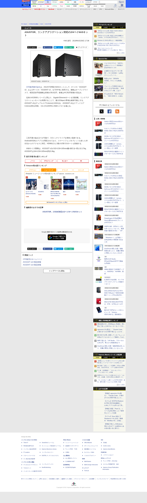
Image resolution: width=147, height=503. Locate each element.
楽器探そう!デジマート (72, 446)
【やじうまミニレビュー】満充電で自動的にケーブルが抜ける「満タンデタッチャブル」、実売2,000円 (110, 50)
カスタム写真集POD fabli (111, 464)
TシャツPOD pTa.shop (110, 461)
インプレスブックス (47, 464)
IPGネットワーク (106, 458)
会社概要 (91, 479)
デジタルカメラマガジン (30, 464)
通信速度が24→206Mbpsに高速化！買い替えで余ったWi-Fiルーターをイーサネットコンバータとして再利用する (111, 326)
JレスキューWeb (89, 452)
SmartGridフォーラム (48, 442)
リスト (40, 47)
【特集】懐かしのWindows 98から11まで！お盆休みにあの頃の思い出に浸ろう (114, 426)
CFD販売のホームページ (32, 259)
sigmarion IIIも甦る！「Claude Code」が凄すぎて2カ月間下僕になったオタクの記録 (110, 332)
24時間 (105, 27)
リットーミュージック (71, 442)
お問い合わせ (43, 479)
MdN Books (87, 461)
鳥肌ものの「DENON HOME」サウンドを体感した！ (113, 81)
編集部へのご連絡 (66, 479)
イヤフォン (32, 170)
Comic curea (107, 446)
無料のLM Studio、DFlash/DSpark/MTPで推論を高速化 (113, 261)
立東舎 (67, 452)
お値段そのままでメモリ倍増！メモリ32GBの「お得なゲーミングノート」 (113, 73)
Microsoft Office (109, 9)
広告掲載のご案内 (54, 479)
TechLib (86, 470)
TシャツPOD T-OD (71, 449)
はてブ (60, 47)
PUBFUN (103, 452)
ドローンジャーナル (29, 455)
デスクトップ (48, 161)
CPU (100, 9)
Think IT (25, 442)
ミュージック (48, 170)
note (71, 47)
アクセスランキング (105, 24)
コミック (81, 170)
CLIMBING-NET (70, 461)
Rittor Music (67, 440)
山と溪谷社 (66, 455)
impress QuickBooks (109, 449)
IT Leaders (26, 452)
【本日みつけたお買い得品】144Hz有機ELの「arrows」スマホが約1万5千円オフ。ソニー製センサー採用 (111, 37)
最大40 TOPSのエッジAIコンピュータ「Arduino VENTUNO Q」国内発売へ (114, 312)
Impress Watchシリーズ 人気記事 (110, 354)
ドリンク (65, 170)
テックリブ (85, 468)
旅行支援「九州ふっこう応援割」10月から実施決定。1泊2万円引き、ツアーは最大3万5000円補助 (111, 367)
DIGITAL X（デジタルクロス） (50, 455)
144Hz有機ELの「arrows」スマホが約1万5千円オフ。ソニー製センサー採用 (114, 146)
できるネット (27, 468)
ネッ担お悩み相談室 (29, 459)
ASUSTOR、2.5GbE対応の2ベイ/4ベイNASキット (62, 212)
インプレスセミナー (47, 452)
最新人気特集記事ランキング (108, 320)
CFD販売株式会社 (33, 87)
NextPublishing (46, 467)
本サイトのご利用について (29, 479)
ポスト (33, 47)
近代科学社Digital (70, 467)
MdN (83, 459)
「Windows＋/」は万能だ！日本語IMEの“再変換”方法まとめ (113, 240)
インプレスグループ (102, 479)
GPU (94, 9)
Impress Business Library (49, 449)
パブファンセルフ (108, 455)
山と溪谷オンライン (71, 458)
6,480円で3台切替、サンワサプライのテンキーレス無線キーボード (114, 282)
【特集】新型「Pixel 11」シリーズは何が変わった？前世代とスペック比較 (114, 411)
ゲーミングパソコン (71, 9)
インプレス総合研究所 (29, 449)
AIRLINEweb (88, 442)
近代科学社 (66, 464)
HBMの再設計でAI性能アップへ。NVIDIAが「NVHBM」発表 (114, 271)
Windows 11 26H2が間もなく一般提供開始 (109, 40)
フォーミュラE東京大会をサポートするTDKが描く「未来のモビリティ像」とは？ (114, 88)
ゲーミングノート (85, 9)
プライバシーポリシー (80, 479)
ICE (102, 440)
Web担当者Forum (28, 446)
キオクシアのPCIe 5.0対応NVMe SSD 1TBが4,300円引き (114, 131)
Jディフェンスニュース (91, 446)
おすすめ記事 (103, 389)
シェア (49, 47)
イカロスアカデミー (90, 455)
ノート (32, 161)
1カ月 (121, 27)
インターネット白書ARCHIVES (32, 471)
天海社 (105, 442)
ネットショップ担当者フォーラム (51, 446)
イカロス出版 (86, 440)
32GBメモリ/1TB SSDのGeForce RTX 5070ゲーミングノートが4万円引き (114, 138)
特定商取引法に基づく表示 (118, 479)
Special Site (103, 59)
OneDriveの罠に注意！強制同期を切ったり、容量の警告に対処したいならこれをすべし (111, 348)
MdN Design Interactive (91, 464)
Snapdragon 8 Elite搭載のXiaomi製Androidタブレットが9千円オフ (113, 220)
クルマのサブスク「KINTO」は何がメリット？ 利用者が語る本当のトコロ (114, 65)
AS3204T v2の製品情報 (32, 265)
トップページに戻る (57, 271)
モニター (59, 9)
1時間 (97, 27)
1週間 (113, 27)
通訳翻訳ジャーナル (90, 449)
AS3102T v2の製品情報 (32, 262)
